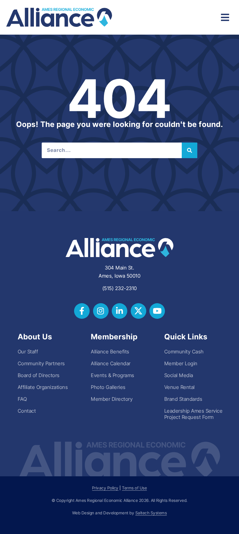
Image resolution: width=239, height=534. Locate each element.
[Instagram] (101, 311)
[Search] (189, 150)
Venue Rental (179, 387)
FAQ (22, 399)
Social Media (178, 375)
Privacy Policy (105, 488)
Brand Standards (183, 399)
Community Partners (41, 363)
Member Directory (112, 399)
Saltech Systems (151, 513)
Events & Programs (112, 375)
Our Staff (28, 351)
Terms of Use (134, 488)
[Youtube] (157, 311)
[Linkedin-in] (119, 311)
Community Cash (184, 351)
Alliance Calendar (111, 363)
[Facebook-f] (82, 311)
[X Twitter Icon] (138, 311)
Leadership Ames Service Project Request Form (193, 414)
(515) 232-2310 (119, 288)
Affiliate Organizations (43, 387)
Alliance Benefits (110, 351)
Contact (27, 411)
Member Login (181, 363)
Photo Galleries (108, 387)
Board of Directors (39, 375)
